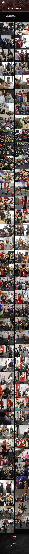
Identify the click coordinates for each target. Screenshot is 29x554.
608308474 (17, 544)
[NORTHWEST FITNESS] (3, 3)
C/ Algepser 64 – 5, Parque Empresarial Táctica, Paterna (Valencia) (14, 541)
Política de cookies (19, 551)
